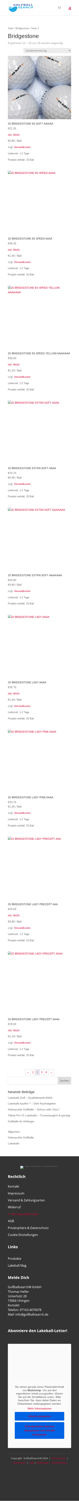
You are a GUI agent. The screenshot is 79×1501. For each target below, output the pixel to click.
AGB (11, 1221)
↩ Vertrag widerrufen (23, 1214)
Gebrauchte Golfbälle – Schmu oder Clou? (33, 1109)
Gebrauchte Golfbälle (21, 1137)
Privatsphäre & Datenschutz (28, 1228)
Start (10, 28)
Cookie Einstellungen (23, 1235)
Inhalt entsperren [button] (39, 1416)
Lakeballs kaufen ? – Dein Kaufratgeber (32, 1103)
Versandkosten (22, 147)
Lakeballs (13, 1143)
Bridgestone (22, 28)
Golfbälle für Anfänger (21, 1121)
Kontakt (13, 1186)
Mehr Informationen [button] (40, 1408)
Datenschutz (58, 1458)
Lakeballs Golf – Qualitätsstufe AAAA (30, 1097)
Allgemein (14, 1131)
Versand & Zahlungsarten (26, 1200)
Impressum (16, 1193)
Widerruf (14, 1207)
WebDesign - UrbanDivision (51, 1462)
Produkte (14, 1258)
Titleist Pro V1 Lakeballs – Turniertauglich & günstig (39, 1115)
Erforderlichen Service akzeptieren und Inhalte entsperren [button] (39, 1430)
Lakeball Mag (17, 1265)
